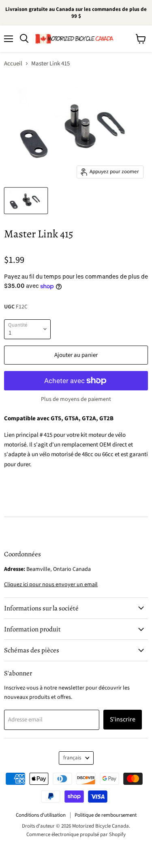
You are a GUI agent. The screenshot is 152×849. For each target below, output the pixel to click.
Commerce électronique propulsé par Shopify (76, 834)
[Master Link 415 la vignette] (25, 201)
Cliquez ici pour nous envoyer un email (51, 585)
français (72, 757)
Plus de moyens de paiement (76, 399)
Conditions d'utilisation (41, 815)
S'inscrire (122, 719)
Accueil (13, 63)
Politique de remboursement (106, 815)
